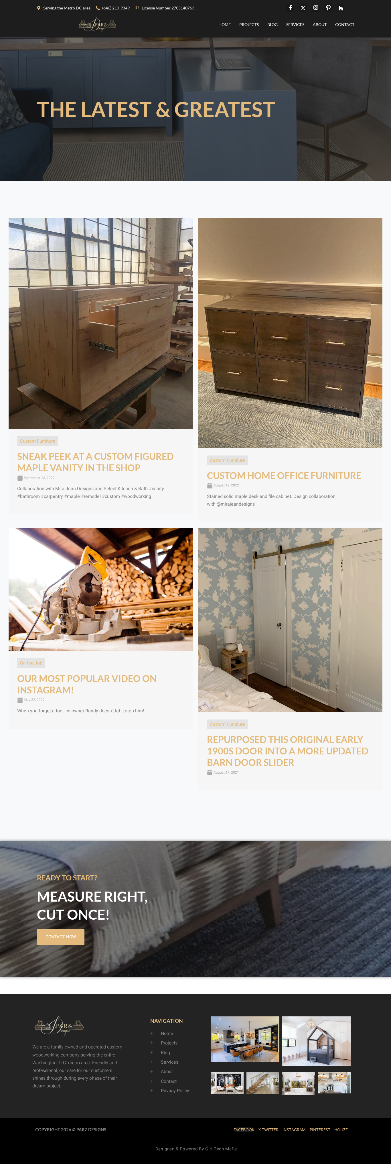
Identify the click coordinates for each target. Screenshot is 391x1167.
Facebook (244, 1129)
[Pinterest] (328, 8)
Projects (249, 24)
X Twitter (268, 1129)
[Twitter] (303, 8)
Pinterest (320, 1129)
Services (295, 24)
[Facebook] (290, 8)
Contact (344, 24)
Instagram (294, 1129)
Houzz (341, 1129)
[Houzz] (341, 8)
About (320, 24)
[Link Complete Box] (101, 366)
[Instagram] (315, 8)
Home (224, 24)
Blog (272, 24)
